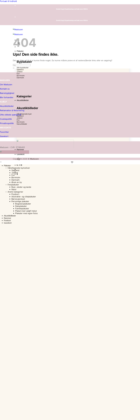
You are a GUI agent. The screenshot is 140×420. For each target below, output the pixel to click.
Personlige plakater (20, 201)
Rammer (20, 149)
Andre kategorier (15, 192)
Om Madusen (6, 84)
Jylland (14, 172)
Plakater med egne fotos (26, 213)
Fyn (13, 175)
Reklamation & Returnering (12, 110)
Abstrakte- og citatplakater (23, 196)
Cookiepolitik (6, 119)
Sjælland (15, 170)
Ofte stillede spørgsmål (10, 115)
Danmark (15, 180)
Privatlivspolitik (7, 123)
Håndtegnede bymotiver (19, 168)
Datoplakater (21, 206)
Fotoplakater (13, 184)
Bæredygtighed (7, 93)
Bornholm (15, 177)
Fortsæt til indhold (8, 1)
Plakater (20, 51)
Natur (13, 189)
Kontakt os (5, 89)
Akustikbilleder (23, 100)
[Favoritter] (72, 162)
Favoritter (4, 132)
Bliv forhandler (6, 97)
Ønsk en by (16, 182)
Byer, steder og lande (21, 187)
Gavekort (20, 154)
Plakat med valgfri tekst (26, 211)
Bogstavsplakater (23, 204)
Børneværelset (18, 199)
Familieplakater (22, 208)
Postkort (15, 194)
